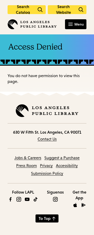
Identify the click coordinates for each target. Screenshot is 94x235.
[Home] (32, 24)
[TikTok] (35, 199)
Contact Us (47, 139)
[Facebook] (10, 199)
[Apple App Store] (75, 205)
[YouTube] (27, 199)
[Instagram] (19, 199)
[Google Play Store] (83, 205)
